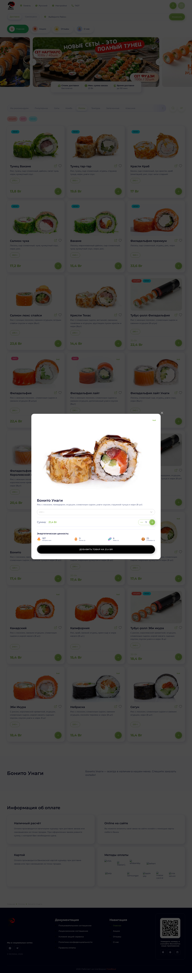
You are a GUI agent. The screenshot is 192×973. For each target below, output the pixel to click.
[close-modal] (162, 412)
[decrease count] (141, 522)
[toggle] (152, 512)
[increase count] (152, 522)
